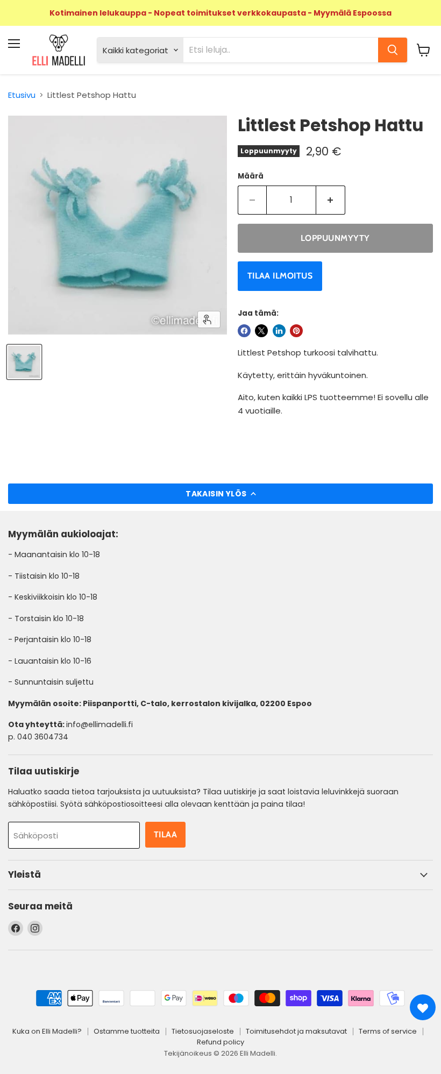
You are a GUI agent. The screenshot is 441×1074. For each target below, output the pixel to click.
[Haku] (392, 50)
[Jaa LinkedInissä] (279, 330)
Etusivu (21, 94)
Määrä (251, 176)
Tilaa (165, 834)
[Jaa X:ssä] (261, 330)
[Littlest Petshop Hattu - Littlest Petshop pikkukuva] (24, 362)
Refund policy (220, 1042)
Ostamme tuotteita (127, 1031)
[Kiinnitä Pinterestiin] (296, 330)
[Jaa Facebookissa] (244, 330)
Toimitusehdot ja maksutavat (296, 1031)
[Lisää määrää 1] (330, 200)
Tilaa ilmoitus (280, 276)
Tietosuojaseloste (203, 1031)
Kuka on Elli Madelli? (47, 1031)
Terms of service (388, 1031)
